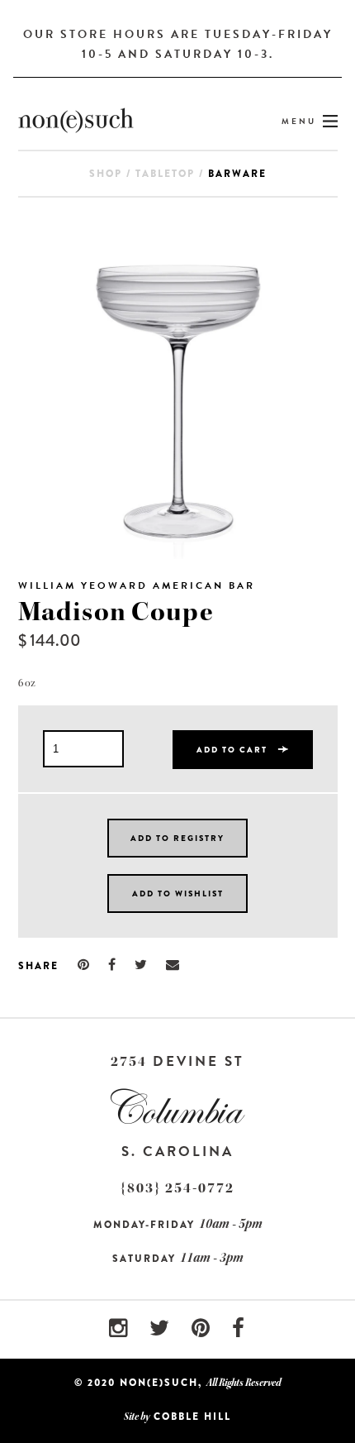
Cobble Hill (192, 1416)
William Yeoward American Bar (136, 585)
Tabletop (165, 173)
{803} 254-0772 (177, 1188)
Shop (105, 173)
